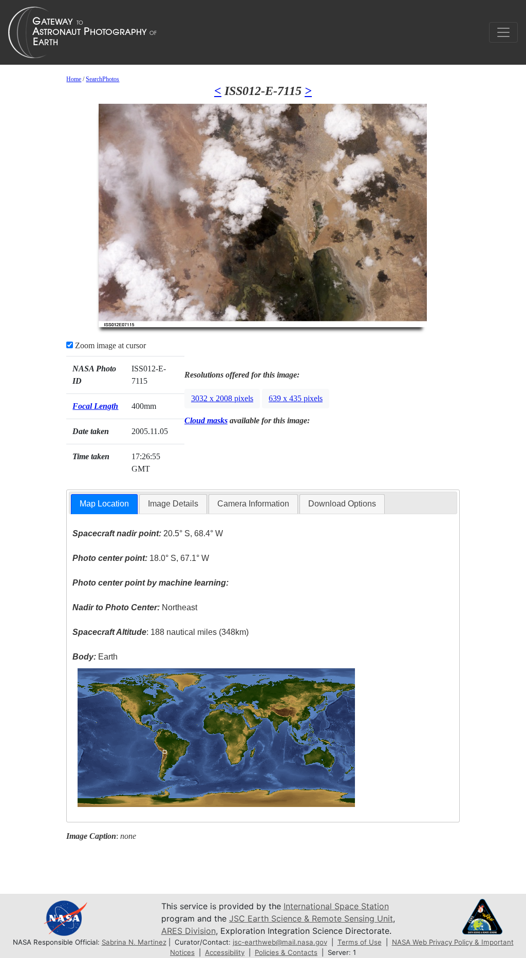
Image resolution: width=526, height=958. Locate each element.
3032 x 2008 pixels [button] (222, 398)
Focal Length (95, 406)
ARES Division (188, 931)
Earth (95, 656)
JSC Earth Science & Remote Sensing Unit (311, 918)
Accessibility (225, 952)
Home (73, 79)
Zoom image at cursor (109, 345)
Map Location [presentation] (104, 503)
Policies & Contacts (286, 952)
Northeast (134, 607)
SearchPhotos (102, 79)
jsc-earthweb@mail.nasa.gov (280, 942)
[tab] (104, 504)
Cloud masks (206, 420)
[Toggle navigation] (503, 32)
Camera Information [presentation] (253, 503)
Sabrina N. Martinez (134, 942)
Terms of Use (359, 942)
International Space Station (336, 906)
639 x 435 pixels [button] (296, 398)
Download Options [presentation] (342, 503)
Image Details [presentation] (173, 503)
